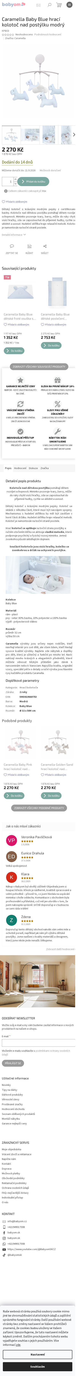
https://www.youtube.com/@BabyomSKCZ (32, 1249)
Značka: (15, 38)
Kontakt (6, 1164)
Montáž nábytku (11, 1119)
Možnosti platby (11, 1173)
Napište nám (9, 1159)
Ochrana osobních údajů (15, 1188)
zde (18, 1345)
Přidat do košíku (35, 181)
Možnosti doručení (50, 170)
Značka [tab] (45, 468)
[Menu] (69, 5)
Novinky (6, 1085)
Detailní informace (12, 235)
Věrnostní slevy (10, 1099)
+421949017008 (16, 1227)
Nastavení (38, 1354)
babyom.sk (14, 1233)
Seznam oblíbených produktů (18, 1114)
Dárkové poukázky (12, 1095)
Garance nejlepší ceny (14, 1124)
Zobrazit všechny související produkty (39, 366)
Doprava (6, 1169)
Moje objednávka (11, 1149)
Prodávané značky (12, 1104)
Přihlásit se (13, 1063)
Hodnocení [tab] (20, 468)
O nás (5, 1202)
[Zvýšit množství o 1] (15, 179)
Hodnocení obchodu (13, 1109)
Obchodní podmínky (13, 1178)
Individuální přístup (12, 1198)
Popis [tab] (8, 468)
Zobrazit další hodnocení (60, 949)
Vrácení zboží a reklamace (16, 1154)
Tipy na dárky (9, 1090)
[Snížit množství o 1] (15, 184)
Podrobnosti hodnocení (47, 34)
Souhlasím (37, 1367)
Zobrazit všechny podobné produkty (39, 808)
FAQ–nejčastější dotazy (15, 1193)
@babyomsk (15, 1255)
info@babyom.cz (17, 1221)
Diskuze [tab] (33, 468)
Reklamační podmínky (14, 1183)
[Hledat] (49, 5)
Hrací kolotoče (29, 688)
